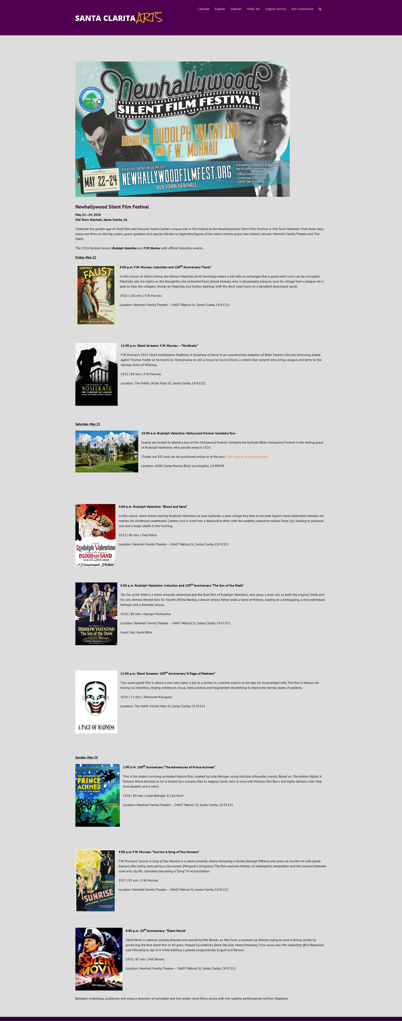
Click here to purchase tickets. (247, 456)
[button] (320, 9)
